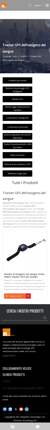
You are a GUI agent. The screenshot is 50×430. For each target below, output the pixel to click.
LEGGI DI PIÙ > (9, 355)
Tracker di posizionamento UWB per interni (17, 146)
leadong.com (31, 420)
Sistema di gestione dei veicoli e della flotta (17, 136)
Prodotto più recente (18, 80)
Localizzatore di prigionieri (17, 117)
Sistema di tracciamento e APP (17, 164)
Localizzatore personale (17, 127)
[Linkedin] (10, 409)
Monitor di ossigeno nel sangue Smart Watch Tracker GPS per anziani (24, 275)
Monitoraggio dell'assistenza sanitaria (17, 108)
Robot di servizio (17, 155)
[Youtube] (21, 409)
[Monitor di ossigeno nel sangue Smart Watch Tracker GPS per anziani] (25, 250)
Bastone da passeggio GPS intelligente (17, 90)
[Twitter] (16, 409)
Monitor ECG (17, 99)
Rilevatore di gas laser (17, 173)
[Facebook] (5, 409)
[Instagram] (27, 409)
